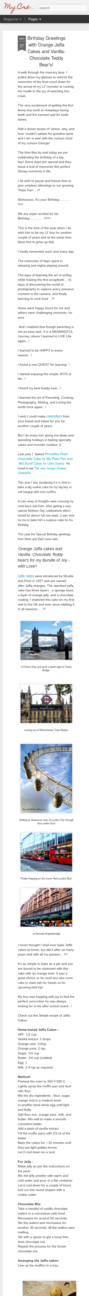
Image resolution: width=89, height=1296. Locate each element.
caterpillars (54, 416)
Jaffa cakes (26, 576)
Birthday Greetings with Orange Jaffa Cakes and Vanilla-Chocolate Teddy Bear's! (46, 51)
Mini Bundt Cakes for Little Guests (41, 463)
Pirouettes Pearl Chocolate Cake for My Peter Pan (43, 456)
